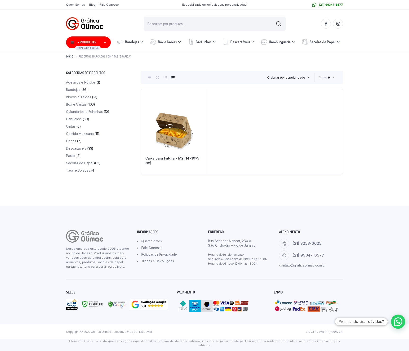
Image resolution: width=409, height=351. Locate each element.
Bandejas (132, 42)
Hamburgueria (280, 42)
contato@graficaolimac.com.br (302, 265)
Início (69, 56)
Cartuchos (204, 42)
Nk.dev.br (145, 331)
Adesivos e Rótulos (81, 82)
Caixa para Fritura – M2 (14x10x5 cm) (172, 160)
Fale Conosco (109, 4)
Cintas (70, 126)
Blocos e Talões (78, 97)
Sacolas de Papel (323, 42)
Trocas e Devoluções (157, 261)
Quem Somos (75, 4)
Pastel (70, 156)
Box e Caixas (167, 42)
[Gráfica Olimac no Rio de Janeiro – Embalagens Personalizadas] (84, 23)
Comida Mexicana (80, 134)
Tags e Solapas (78, 170)
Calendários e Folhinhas (84, 112)
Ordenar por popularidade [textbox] (286, 77)
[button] (149, 304)
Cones (71, 141)
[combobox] (288, 77)
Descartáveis (240, 42)
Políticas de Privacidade (159, 254)
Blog (92, 4)
